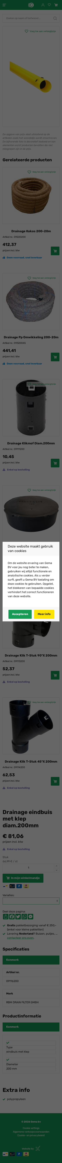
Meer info (44, 614)
